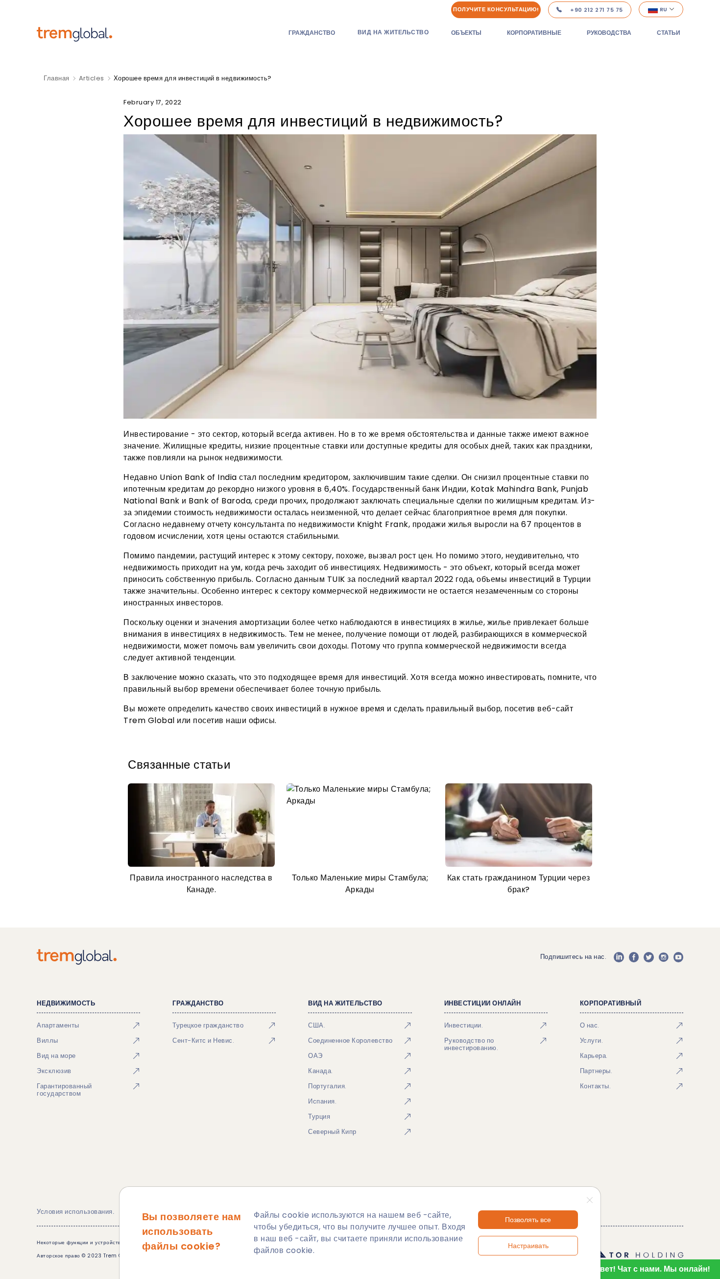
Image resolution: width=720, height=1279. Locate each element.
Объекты (466, 32)
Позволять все (528, 1220)
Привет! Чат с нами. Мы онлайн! (647, 1269)
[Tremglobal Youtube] (678, 957)
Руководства (609, 32)
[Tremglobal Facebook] (634, 957)
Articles (91, 78)
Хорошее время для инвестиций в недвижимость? (193, 78)
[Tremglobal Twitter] (648, 957)
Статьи (668, 32)
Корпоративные (534, 32)
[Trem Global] (77, 957)
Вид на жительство (393, 32)
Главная (57, 78)
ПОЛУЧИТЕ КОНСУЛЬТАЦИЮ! (496, 9)
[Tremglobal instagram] (664, 957)
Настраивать (528, 1246)
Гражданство (311, 32)
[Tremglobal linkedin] (619, 957)
